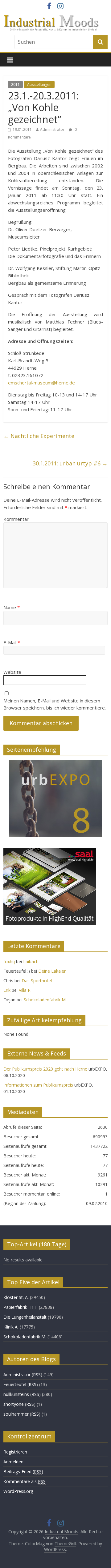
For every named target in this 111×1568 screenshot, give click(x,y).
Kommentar (16, 519)
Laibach (31, 961)
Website (12, 672)
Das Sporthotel (37, 980)
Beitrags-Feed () (23, 1471)
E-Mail (11, 642)
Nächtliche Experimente (38, 436)
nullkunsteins (16, 1394)
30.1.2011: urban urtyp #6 (70, 463)
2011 (15, 84)
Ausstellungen (39, 84)
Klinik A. (10, 1327)
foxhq (9, 961)
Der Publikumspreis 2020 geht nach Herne (45, 1069)
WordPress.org (18, 1491)
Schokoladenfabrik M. (45, 1000)
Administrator (52, 129)
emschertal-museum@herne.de (41, 383)
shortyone (13, 1404)
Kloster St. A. (16, 1297)
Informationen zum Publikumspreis (38, 1085)
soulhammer (16, 1414)
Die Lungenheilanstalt (25, 1317)
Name (11, 607)
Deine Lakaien (52, 971)
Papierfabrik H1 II (20, 1307)
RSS (37, 1374)
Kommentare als (24, 1481)
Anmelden (13, 1462)
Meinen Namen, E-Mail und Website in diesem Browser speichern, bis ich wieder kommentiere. (54, 704)
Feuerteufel (14, 1384)
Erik (6, 990)
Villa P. (25, 990)
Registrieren (15, 1452)
